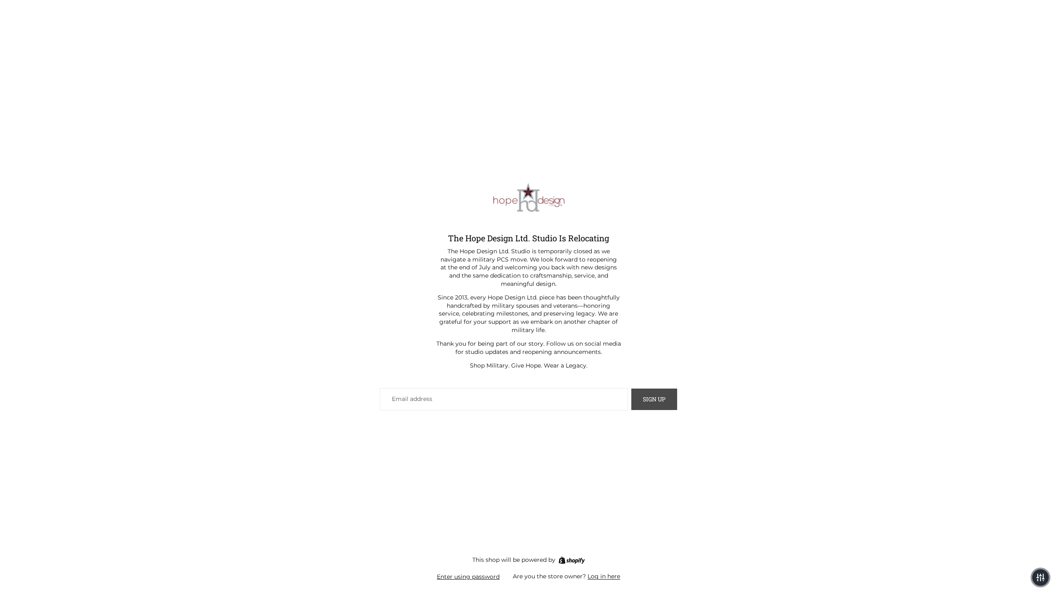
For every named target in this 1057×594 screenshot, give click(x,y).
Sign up (654, 399)
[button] (1040, 577)
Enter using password (468, 576)
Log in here (604, 576)
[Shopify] (572, 560)
